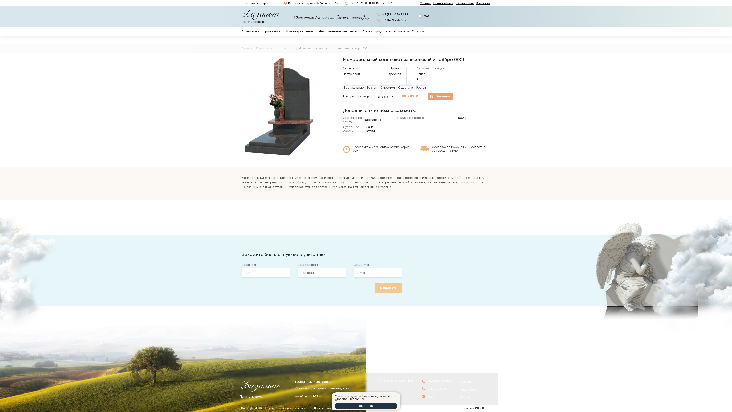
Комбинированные (299, 31)
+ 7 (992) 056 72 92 (395, 14)
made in (474, 408)
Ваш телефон (308, 264)
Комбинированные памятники (275, 48)
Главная (247, 48)
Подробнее (356, 399)
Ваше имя (249, 264)
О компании (465, 3)
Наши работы (443, 3)
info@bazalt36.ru (310, 396)
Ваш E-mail (361, 264)
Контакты (483, 3)
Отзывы (425, 3)
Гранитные (249, 31)
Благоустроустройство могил (384, 31)
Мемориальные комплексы (338, 31)
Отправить (388, 288)
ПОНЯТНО (366, 406)
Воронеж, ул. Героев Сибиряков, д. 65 (313, 3)
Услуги (416, 31)
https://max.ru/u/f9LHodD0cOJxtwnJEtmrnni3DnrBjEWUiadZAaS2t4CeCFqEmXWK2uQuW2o (424, 16)
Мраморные (271, 31)
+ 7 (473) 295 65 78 (395, 20)
